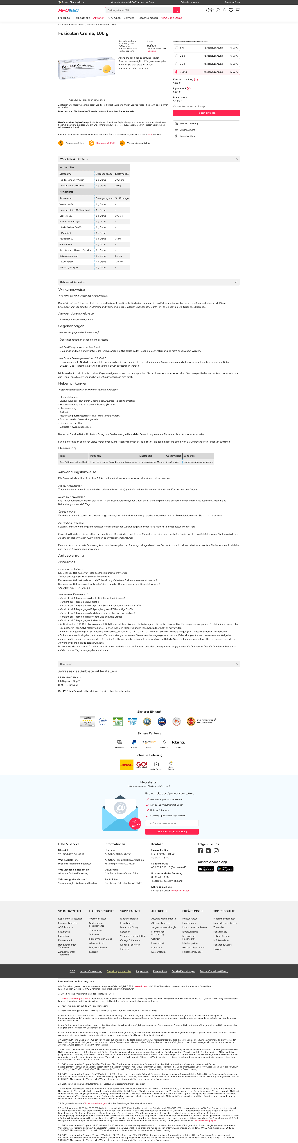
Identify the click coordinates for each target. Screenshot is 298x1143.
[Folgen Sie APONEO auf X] (208, 850)
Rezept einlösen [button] (148, 18)
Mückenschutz (221, 940)
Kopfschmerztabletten (70, 918)
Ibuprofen (63, 936)
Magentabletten (98, 947)
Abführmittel (96, 943)
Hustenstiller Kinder (193, 947)
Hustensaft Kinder (192, 952)
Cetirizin (155, 939)
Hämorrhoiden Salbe (100, 939)
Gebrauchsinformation (72, 282)
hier (150, 134)
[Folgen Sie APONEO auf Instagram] (216, 850)
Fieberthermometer (224, 918)
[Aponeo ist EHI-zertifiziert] (103, 721)
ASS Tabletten (66, 927)
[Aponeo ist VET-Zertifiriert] (132, 721)
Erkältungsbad (190, 931)
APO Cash (114, 18)
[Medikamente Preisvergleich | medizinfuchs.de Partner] (176, 721)
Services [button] (129, 18)
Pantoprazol (220, 931)
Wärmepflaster (97, 918)
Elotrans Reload (129, 918)
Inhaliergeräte (190, 943)
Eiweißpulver (127, 923)
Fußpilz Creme (221, 936)
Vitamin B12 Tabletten (133, 936)
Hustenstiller (189, 918)
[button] (98, 18)
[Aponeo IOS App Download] (206, 869)
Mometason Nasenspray (158, 933)
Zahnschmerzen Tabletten (66, 953)
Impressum (142, 971)
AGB (72, 971)
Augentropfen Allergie (163, 927)
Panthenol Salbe (222, 944)
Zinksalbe (218, 927)
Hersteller (66, 664)
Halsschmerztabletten (194, 927)
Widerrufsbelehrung (91, 971)
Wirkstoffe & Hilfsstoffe (74, 159)
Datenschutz (160, 971)
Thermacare (95, 930)
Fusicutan (151, 50)
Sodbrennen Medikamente (96, 924)
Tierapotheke (81, 18)
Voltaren (94, 934)
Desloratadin (158, 952)
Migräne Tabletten (68, 923)
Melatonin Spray (129, 927)
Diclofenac (64, 931)
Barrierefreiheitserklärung (214, 971)
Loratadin (156, 947)
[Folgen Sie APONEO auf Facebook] (200, 850)
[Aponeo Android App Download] (225, 869)
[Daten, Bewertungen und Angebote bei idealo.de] (162, 721)
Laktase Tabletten (130, 944)
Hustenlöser (189, 923)
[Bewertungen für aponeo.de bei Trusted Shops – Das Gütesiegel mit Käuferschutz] (87, 721)
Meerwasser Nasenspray (189, 937)
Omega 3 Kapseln (130, 940)
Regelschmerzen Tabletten (67, 946)
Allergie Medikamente (163, 918)
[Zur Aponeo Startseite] (68, 10)
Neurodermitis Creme (225, 923)
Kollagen (125, 931)
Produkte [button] (64, 18)
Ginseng (124, 949)
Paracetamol (65, 940)
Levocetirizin (158, 943)
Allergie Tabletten (161, 923)
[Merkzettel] (231, 10)
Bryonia (217, 949)
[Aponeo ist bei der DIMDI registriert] (118, 721)
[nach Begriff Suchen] (176, 10)
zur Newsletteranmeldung (172, 831)
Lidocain (93, 952)
